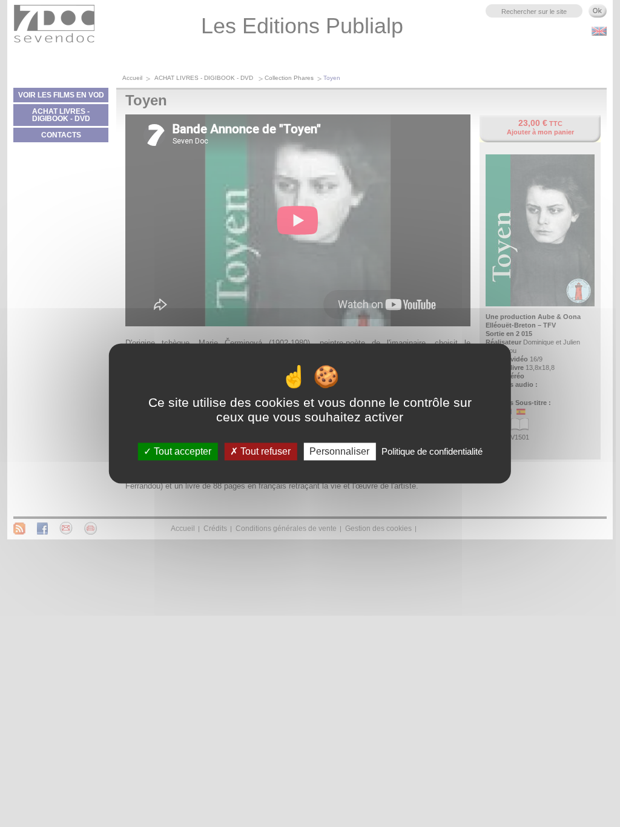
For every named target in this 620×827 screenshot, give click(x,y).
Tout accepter (181, 451)
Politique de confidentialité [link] (432, 451)
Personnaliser (339, 451)
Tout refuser (264, 451)
